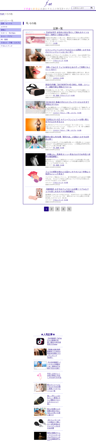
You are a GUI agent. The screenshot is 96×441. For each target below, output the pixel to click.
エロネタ (4, 27)
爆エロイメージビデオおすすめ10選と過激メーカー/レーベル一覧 (54, 388)
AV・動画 (4, 39)
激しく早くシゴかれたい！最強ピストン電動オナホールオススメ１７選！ (53, 400)
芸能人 (3, 30)
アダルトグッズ (6, 46)
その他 (55, 43)
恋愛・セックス (6, 23)
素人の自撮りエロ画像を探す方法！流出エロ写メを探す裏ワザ (53, 412)
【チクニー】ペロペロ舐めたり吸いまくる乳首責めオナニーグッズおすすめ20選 (53, 424)
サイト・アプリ (6, 36)
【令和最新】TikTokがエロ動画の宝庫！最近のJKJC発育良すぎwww (54, 341)
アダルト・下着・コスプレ (10, 43)
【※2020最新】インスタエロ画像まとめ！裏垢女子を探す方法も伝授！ (54, 365)
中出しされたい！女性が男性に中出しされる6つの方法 (54, 376)
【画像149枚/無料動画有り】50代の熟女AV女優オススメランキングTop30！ (54, 353)
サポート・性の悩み (8, 33)
